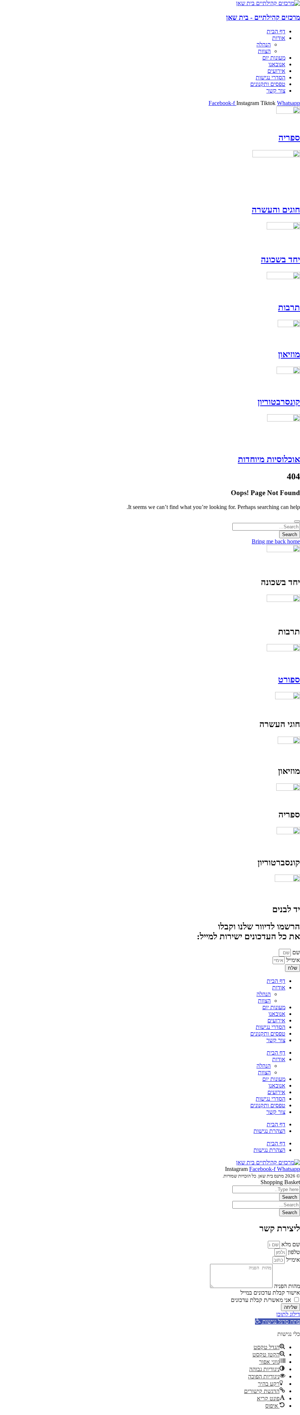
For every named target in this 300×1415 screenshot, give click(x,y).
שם (295, 952)
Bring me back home (276, 541)
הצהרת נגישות (269, 1131)
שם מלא (290, 1244)
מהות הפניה (286, 1286)
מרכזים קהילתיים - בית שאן (263, 17)
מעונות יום (273, 1007)
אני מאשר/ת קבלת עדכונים (261, 1300)
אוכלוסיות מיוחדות (269, 459)
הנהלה (263, 994)
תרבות (289, 307)
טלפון (293, 1252)
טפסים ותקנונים (267, 1033)
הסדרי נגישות (270, 1027)
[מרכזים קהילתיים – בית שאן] (268, 3)
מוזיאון (289, 354)
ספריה (289, 137)
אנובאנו (277, 1014)
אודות (278, 987)
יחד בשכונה (280, 259)
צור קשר (275, 1040)
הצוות (264, 1000)
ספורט (289, 679)
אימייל (292, 960)
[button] (277, 1321)
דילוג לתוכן (288, 1314)
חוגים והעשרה (276, 209)
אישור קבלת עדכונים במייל (270, 1292)
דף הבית (276, 981)
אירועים (276, 1020)
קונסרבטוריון (279, 402)
